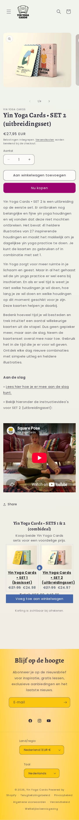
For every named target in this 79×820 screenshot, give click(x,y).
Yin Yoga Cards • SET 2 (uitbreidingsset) (58, 577)
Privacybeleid (63, 795)
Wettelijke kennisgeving (41, 809)
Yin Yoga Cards (37, 789)
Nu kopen (39, 188)
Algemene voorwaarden (29, 802)
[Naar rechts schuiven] (49, 101)
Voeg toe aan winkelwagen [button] (39, 603)
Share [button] (12, 504)
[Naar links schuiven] (30, 101)
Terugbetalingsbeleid (35, 795)
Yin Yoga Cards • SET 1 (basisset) (22, 577)
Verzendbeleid (60, 802)
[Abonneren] (65, 702)
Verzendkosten (45, 139)
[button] (9, 11)
